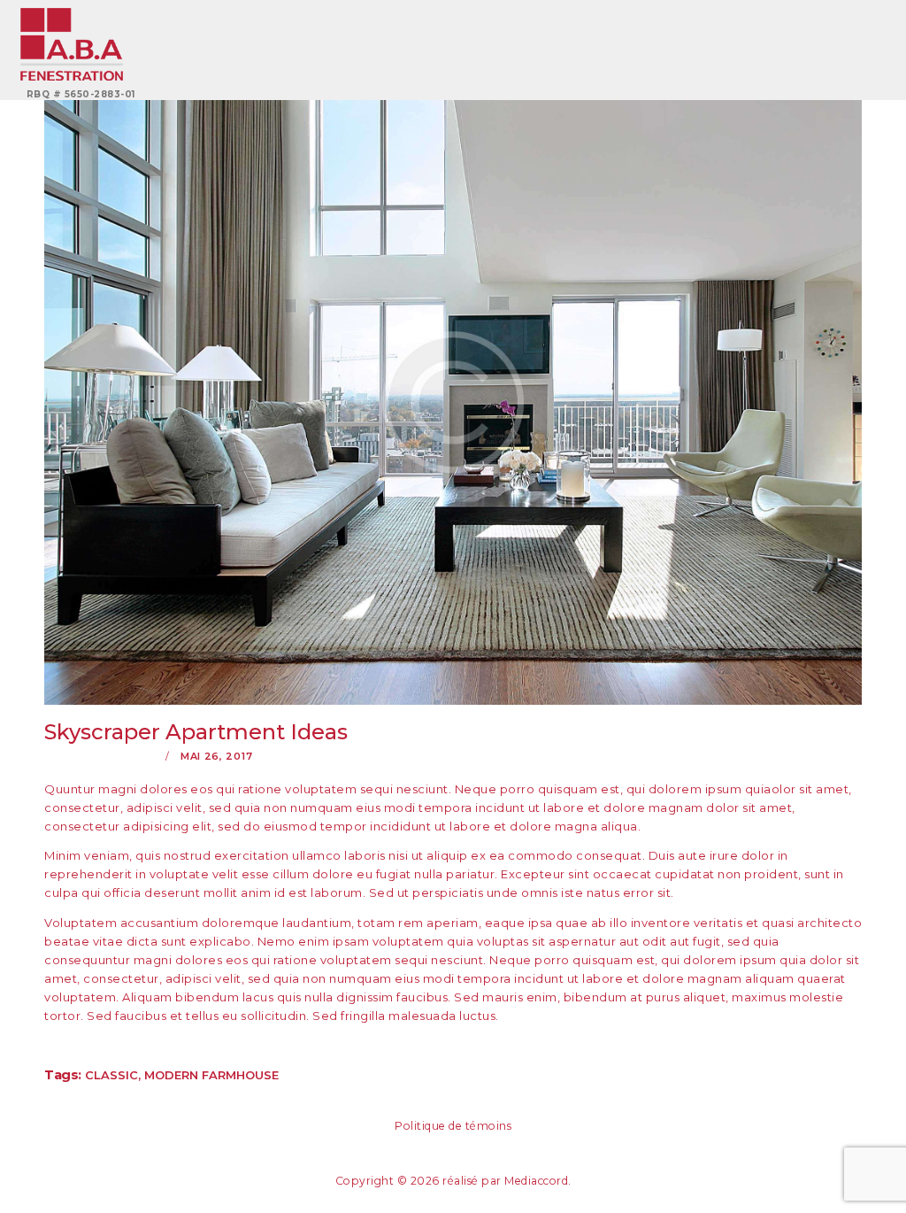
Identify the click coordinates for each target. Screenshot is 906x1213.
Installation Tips (101, 756)
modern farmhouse (211, 1075)
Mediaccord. (538, 1180)
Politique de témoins (453, 1125)
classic (111, 1075)
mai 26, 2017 (216, 756)
